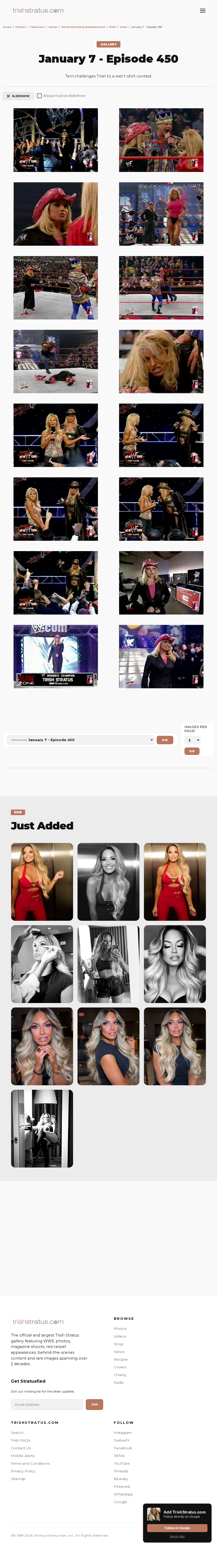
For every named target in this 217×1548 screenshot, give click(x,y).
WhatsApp (123, 1494)
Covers (120, 1367)
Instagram (123, 1432)
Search (17, 1432)
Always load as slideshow (64, 96)
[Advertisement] (108, 1237)
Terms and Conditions (30, 1463)
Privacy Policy (23, 1471)
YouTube (122, 1463)
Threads (121, 1471)
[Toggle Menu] (202, 10)
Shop (118, 1344)
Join (94, 1404)
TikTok (119, 1456)
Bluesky (121, 1479)
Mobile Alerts (23, 1456)
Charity (120, 1375)
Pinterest (122, 1486)
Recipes (121, 1359)
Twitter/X (121, 1440)
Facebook (123, 1448)
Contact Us (21, 1448)
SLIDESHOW (20, 96)
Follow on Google (177, 1528)
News (119, 1352)
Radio (119, 1382)
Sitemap (18, 1479)
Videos (120, 1336)
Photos (120, 1328)
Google (120, 1502)
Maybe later (177, 1536)
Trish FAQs (20, 1440)
